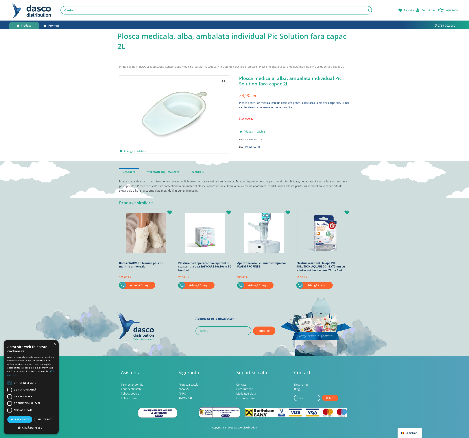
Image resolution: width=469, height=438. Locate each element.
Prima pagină (127, 66)
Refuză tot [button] (45, 419)
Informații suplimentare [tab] (163, 172)
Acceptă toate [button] (19, 419)
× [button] (54, 344)
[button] (224, 81)
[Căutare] (368, 10)
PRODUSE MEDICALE (150, 66)
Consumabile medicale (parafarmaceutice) (191, 66)
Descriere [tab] (129, 172)
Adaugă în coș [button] (139, 285)
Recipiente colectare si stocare (238, 66)
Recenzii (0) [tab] (197, 172)
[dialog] (31, 387)
